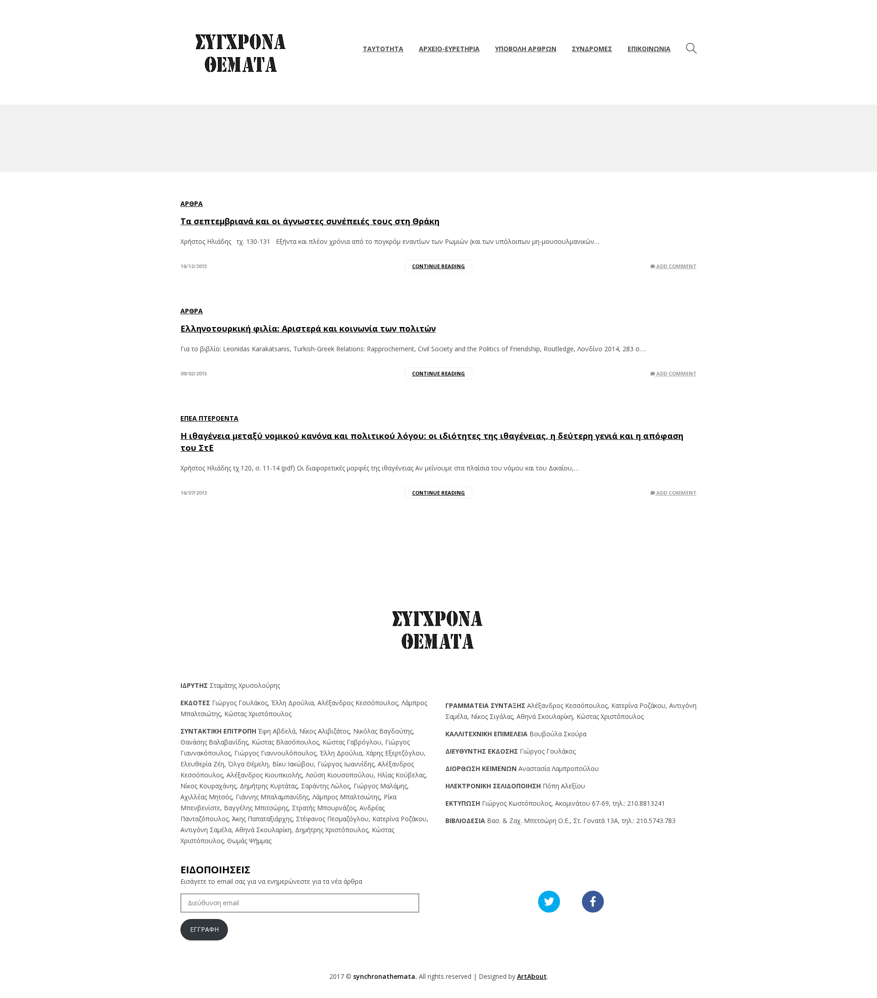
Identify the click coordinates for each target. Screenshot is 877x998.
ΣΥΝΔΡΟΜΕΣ (592, 48)
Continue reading (438, 266)
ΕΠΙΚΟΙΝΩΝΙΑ (649, 48)
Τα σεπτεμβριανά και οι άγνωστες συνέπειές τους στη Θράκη (309, 221)
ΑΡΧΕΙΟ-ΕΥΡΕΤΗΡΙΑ (449, 48)
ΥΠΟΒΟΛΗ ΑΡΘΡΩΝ (525, 48)
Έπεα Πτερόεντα (209, 418)
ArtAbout (532, 976)
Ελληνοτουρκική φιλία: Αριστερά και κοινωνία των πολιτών (308, 328)
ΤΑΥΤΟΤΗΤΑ (383, 48)
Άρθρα (191, 203)
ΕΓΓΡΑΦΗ (204, 929)
